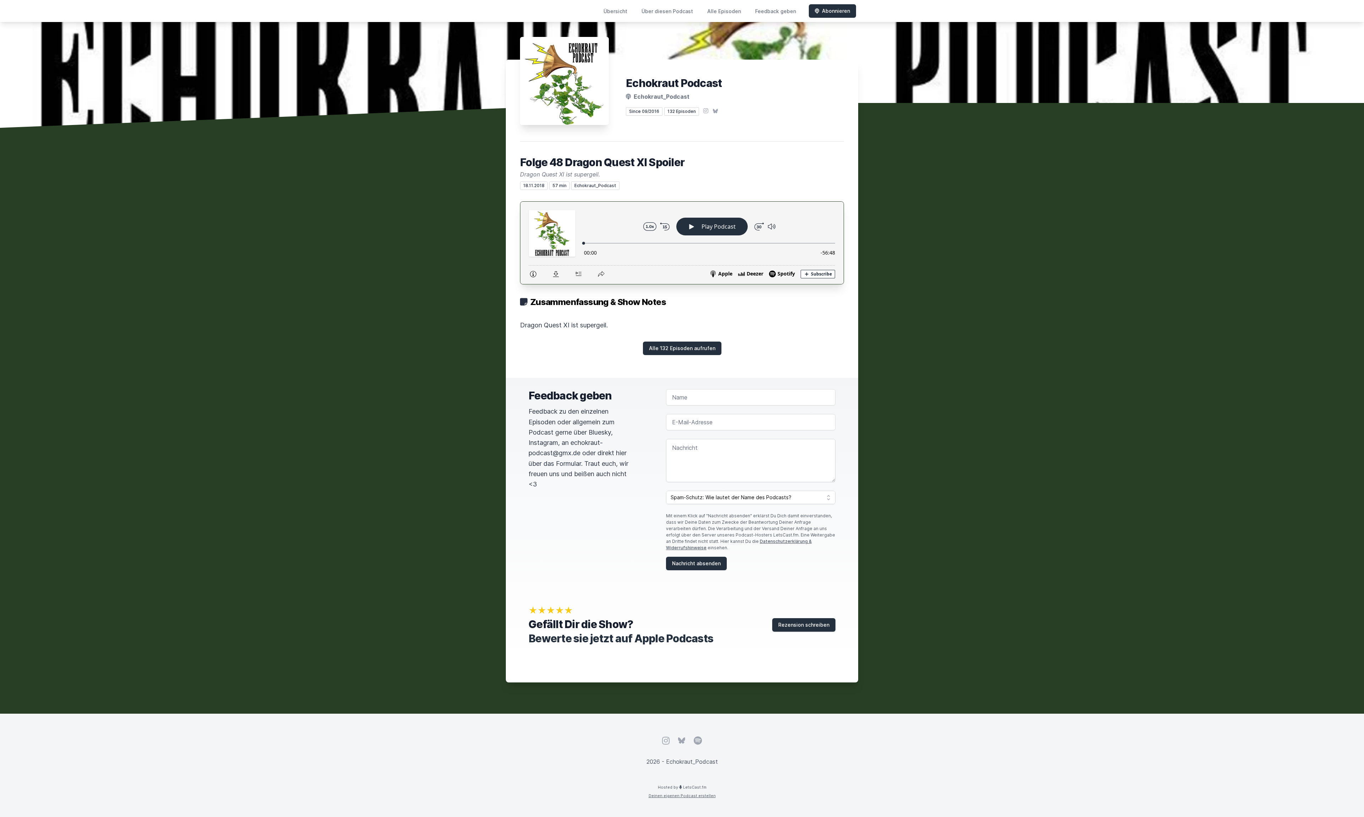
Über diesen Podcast (667, 11)
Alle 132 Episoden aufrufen (682, 348)
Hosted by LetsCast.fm (682, 787)
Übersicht (615, 11)
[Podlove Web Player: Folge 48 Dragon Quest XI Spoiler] (682, 243)
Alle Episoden (724, 11)
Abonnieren (836, 11)
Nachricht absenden (696, 563)
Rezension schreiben (803, 625)
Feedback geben (775, 11)
